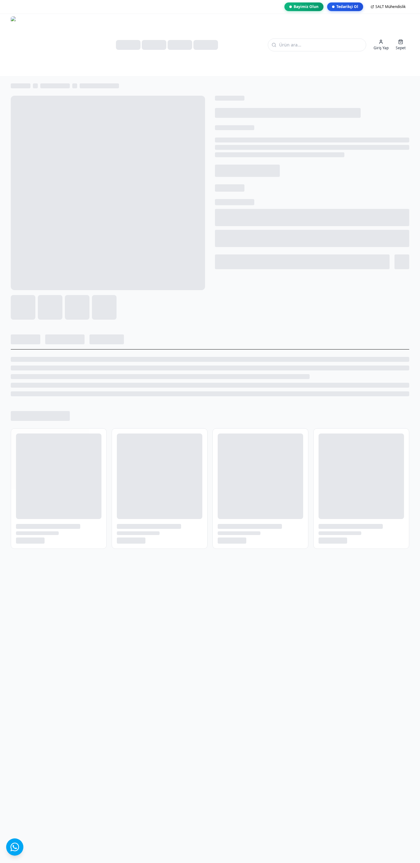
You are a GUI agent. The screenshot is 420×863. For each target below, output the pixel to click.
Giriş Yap (381, 47)
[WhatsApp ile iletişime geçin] (14, 847)
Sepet (401, 47)
